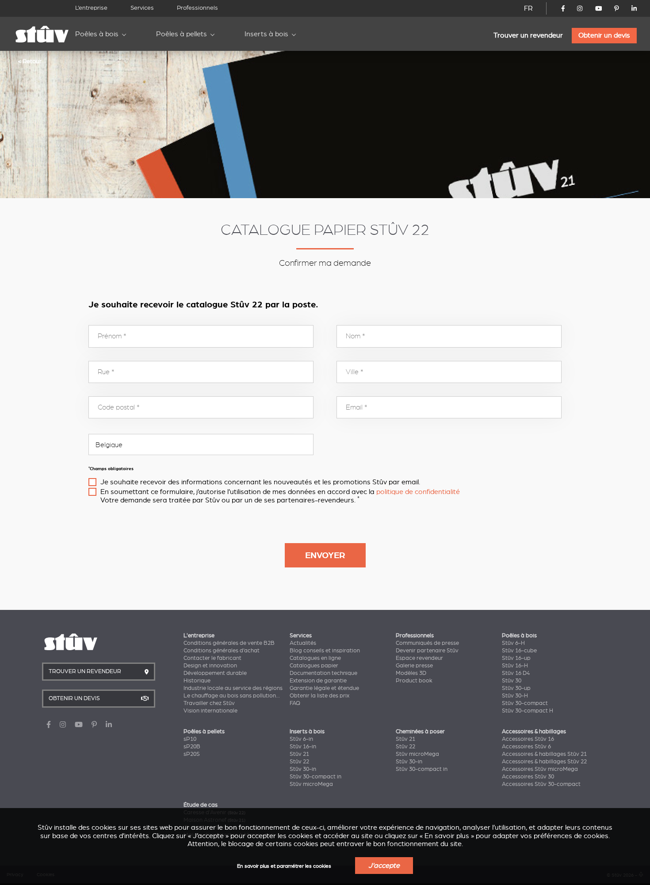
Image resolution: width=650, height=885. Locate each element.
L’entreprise (91, 7)
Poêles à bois (97, 34)
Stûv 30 (511, 681)
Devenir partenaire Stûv (427, 650)
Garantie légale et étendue (324, 688)
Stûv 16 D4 (516, 673)
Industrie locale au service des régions (233, 688)
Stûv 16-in (303, 746)
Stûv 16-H (515, 666)
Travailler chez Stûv (209, 703)
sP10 (190, 739)
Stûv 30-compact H (527, 711)
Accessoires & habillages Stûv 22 (544, 762)
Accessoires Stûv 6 (526, 746)
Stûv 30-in (303, 769)
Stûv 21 (299, 754)
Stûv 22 (299, 762)
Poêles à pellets (181, 34)
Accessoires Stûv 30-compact (541, 784)
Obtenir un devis (604, 35)
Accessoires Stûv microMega (540, 769)
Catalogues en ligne (315, 658)
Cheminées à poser (420, 731)
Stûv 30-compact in (315, 777)
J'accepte (384, 866)
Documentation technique (323, 673)
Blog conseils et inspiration (325, 650)
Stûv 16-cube (519, 650)
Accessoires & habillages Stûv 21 (544, 754)
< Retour (30, 61)
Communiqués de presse (427, 643)
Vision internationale (210, 711)
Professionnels (197, 7)
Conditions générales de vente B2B (229, 643)
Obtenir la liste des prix (319, 696)
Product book (414, 681)
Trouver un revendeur (528, 35)
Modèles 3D (411, 673)
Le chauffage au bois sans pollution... (232, 696)
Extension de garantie (318, 681)
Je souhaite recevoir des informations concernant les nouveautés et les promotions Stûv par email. (260, 482)
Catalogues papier (314, 666)
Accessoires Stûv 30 (528, 777)
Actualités (303, 643)
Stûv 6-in (301, 739)
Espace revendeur (419, 658)
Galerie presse (414, 666)
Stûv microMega (311, 784)
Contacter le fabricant (212, 658)
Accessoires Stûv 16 (528, 739)
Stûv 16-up (516, 658)
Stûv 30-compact (525, 703)
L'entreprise (199, 635)
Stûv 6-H (513, 643)
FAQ (295, 703)
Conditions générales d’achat (222, 650)
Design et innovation (210, 666)
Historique (197, 681)
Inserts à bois (266, 34)
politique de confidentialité (418, 492)
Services (142, 7)
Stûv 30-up (516, 688)
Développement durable (215, 673)
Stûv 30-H (515, 696)
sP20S (192, 754)
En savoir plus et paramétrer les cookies (284, 866)
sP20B (192, 746)
